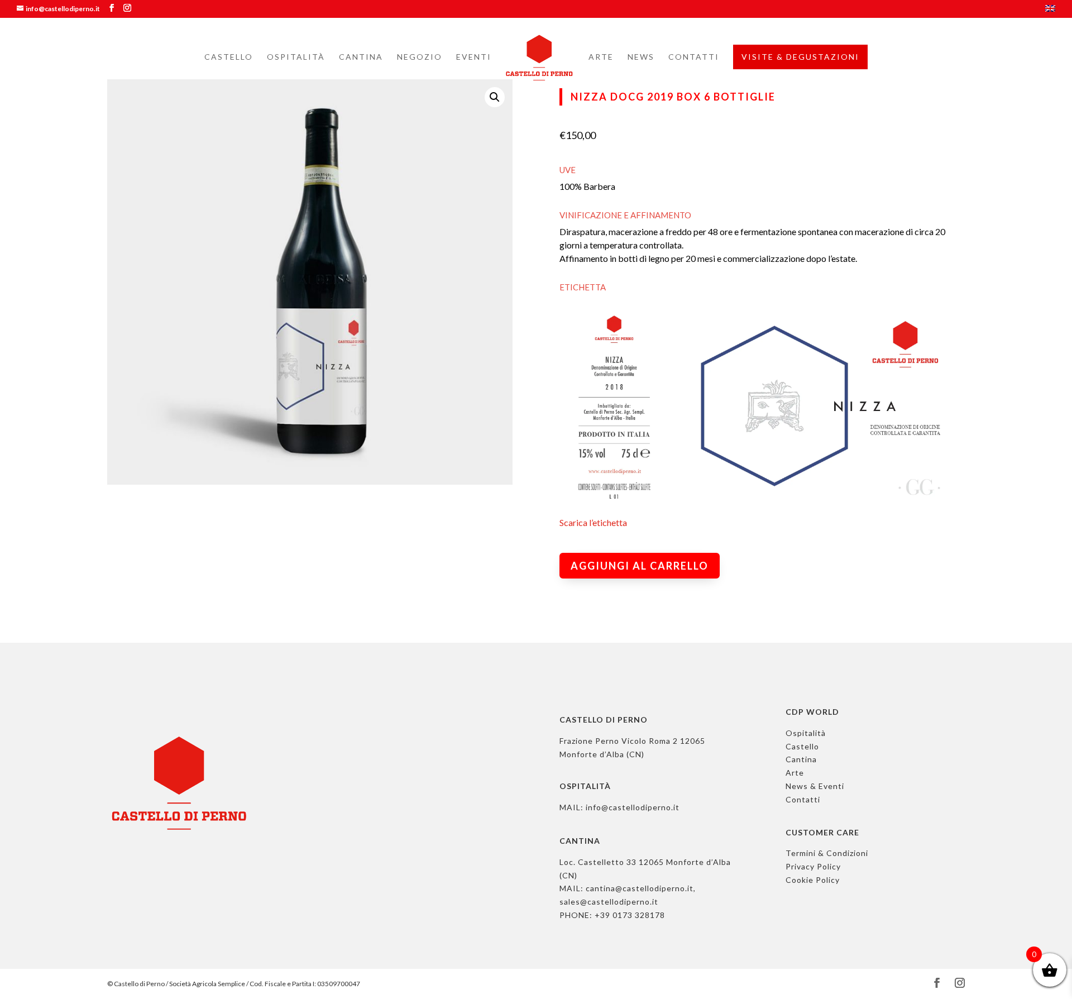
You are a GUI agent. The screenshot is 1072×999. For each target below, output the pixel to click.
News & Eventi (815, 786)
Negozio (419, 57)
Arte (601, 57)
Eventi (473, 57)
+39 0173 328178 (630, 915)
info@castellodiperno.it (632, 807)
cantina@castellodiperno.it (639, 888)
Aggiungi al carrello (640, 566)
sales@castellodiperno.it (608, 901)
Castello (228, 57)
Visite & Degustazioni (800, 56)
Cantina (361, 57)
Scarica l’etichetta (593, 522)
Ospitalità (296, 57)
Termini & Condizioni (827, 853)
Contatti (693, 57)
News (641, 57)
